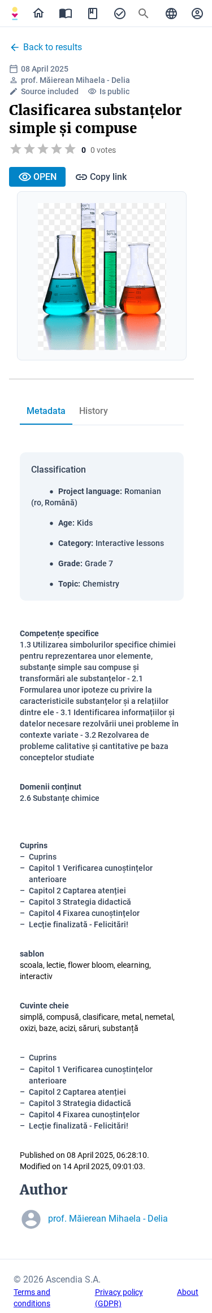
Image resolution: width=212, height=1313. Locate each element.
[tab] (15, 13)
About (187, 1292)
